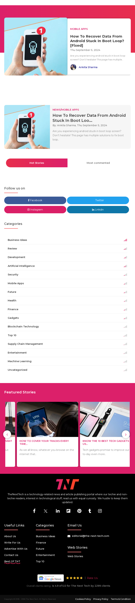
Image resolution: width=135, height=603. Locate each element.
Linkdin (99, 209)
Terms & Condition (121, 599)
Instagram (36, 209)
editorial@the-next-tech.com (90, 536)
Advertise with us (15, 548)
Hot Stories (37, 162)
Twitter (99, 200)
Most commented (98, 162)
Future (40, 548)
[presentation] (7, 434)
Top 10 (40, 561)
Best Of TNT (12, 561)
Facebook (35, 200)
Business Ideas (45, 536)
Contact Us (11, 555)
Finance (41, 542)
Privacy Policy (100, 599)
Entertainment (45, 555)
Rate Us (92, 578)
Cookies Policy (83, 599)
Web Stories (75, 556)
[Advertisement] (68, 89)
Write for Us (12, 542)
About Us (10, 536)
